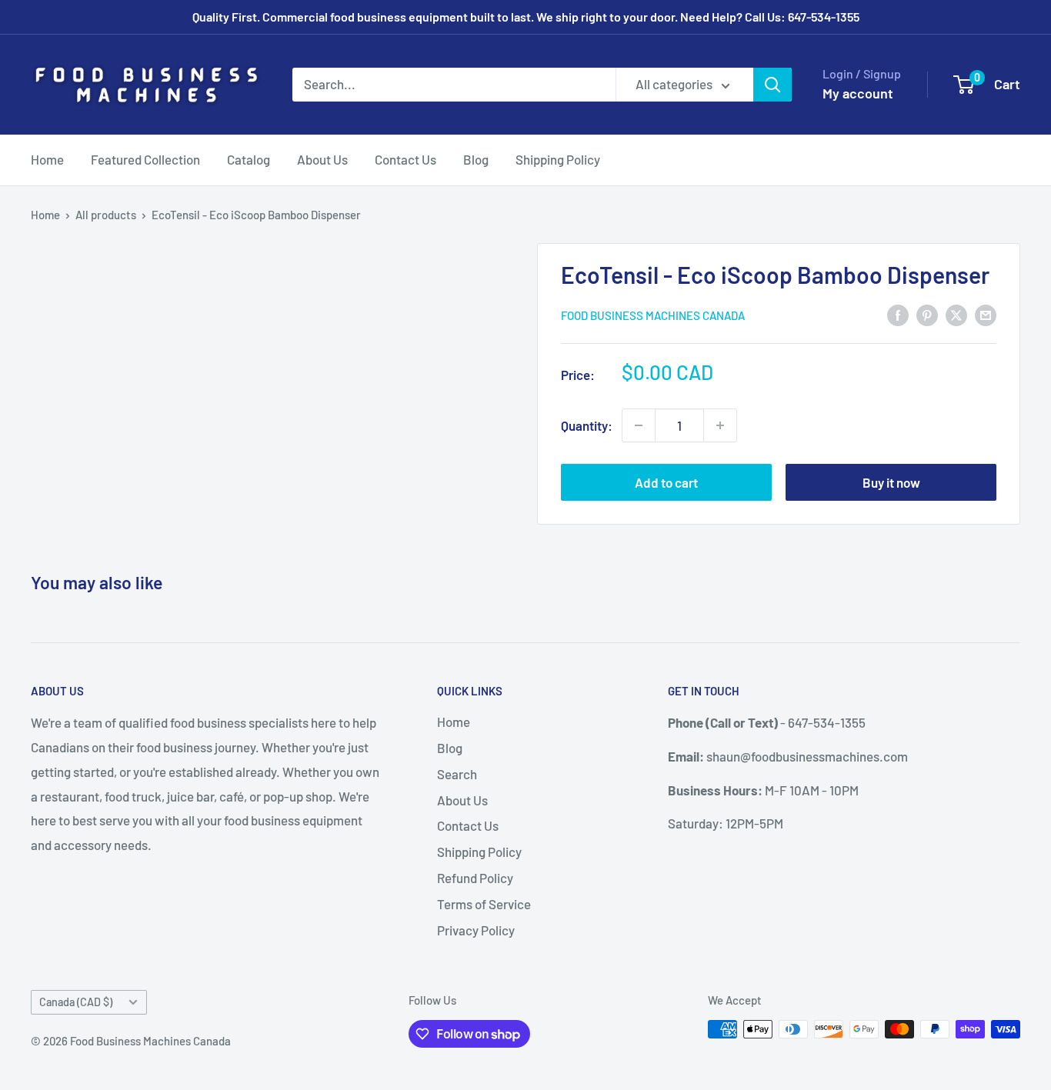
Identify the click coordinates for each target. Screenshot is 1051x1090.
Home (47, 159)
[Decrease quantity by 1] (638, 425)
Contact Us (405, 159)
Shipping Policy (557, 159)
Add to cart (666, 482)
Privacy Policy (476, 930)
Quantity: (586, 425)
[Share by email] (985, 314)
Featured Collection (145, 159)
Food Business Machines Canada (653, 315)
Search (457, 774)
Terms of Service (484, 904)
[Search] (772, 85)
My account (857, 93)
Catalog (248, 159)
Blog (476, 159)
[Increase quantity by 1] (720, 425)
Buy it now (891, 482)
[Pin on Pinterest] (927, 314)
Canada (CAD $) (75, 1001)
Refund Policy (475, 877)
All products (105, 215)
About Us (322, 159)
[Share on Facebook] (898, 314)
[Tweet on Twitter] (956, 314)
